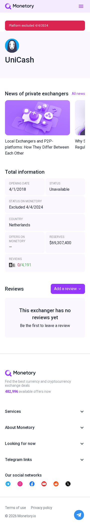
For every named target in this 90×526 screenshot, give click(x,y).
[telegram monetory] (8, 484)
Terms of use (15, 508)
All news (78, 94)
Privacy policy (41, 508)
